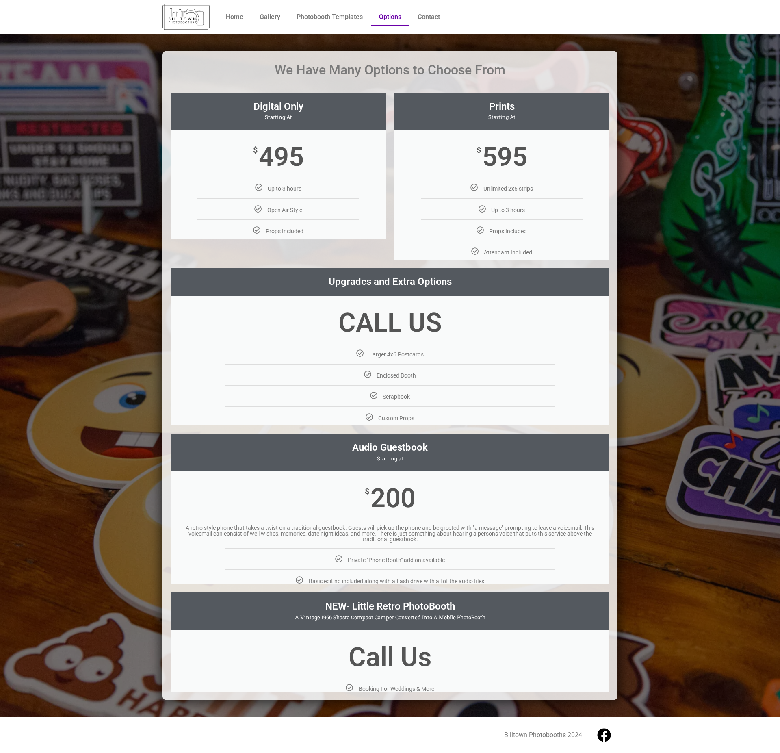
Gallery (270, 17)
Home (234, 17)
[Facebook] (604, 735)
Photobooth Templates (330, 17)
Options (390, 17)
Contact (429, 17)
